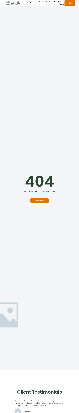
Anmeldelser (58, 2)
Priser (41, 2)
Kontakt (61, 4)
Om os (48, 2)
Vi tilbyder (29, 2)
